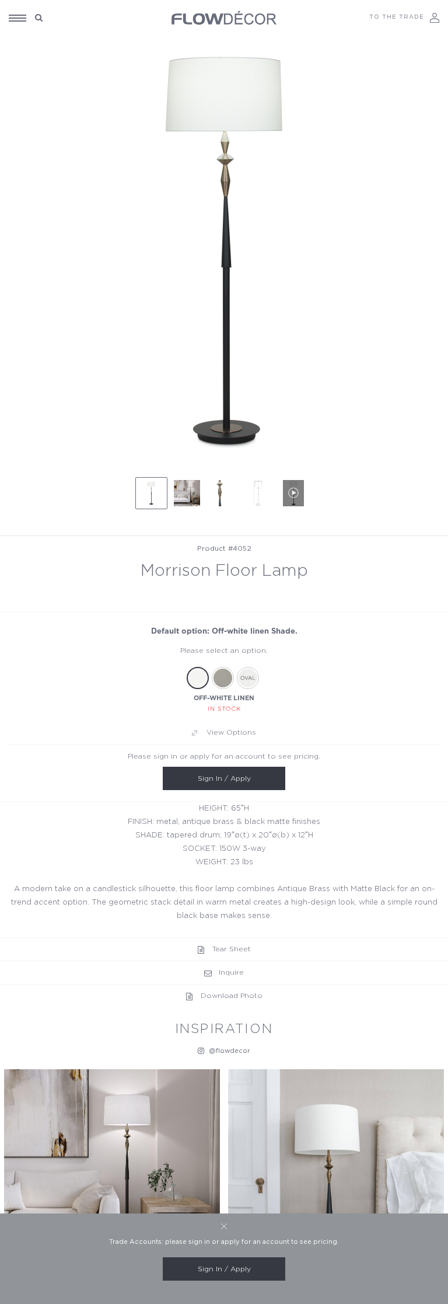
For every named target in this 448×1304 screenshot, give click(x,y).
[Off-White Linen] (197, 678)
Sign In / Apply (224, 778)
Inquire (231, 972)
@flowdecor (228, 1051)
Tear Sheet (231, 948)
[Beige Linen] (223, 678)
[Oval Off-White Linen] (248, 678)
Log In (434, 18)
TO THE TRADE (396, 17)
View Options (231, 732)
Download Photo (231, 995)
